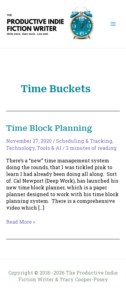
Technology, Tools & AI (33, 148)
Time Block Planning (49, 128)
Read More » (20, 221)
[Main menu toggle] (113, 24)
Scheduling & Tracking (84, 141)
